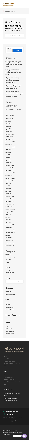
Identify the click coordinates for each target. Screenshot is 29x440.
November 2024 (10, 173)
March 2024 (8, 193)
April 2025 (8, 160)
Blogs (5, 365)
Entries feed (8, 328)
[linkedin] (22, 418)
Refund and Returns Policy (10, 432)
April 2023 (8, 222)
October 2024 (9, 175)
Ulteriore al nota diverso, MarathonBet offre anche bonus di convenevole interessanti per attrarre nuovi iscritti (14, 93)
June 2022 (8, 235)
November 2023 (10, 204)
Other (7, 262)
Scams (7, 265)
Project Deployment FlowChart (12, 363)
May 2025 (8, 157)
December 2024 (9, 170)
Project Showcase (8, 358)
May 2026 (8, 126)
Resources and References (10, 398)
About (5, 395)
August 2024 (9, 180)
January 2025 (9, 167)
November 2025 (10, 141)
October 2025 (9, 144)
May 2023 (8, 219)
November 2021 (10, 243)
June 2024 (8, 186)
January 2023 (9, 227)
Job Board (8, 259)
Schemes (7, 267)
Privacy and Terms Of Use (10, 400)
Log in (7, 326)
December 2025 (9, 139)
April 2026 (8, 129)
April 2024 (8, 191)
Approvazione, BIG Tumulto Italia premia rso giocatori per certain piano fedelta (13, 86)
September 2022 (10, 232)
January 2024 (9, 199)
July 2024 (8, 183)
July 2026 (8, 121)
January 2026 (9, 136)
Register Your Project (9, 361)
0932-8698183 (9, 414)
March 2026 (8, 131)
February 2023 (9, 224)
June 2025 (8, 154)
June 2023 (8, 217)
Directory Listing (10, 257)
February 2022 (9, 240)
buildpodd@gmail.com (12, 411)
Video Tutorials (9, 272)
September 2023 (10, 209)
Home (5, 356)
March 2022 (8, 237)
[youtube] (12, 421)
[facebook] (12, 418)
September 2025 (10, 147)
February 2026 (9, 134)
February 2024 (9, 196)
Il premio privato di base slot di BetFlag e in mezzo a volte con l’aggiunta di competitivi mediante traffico (13, 79)
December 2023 (9, 201)
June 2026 (8, 123)
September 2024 (10, 178)
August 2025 (9, 149)
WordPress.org (9, 333)
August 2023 (9, 212)
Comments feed (9, 331)
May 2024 (8, 188)
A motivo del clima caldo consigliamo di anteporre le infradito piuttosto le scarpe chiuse (13, 71)
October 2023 (9, 206)
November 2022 (10, 230)
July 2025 (8, 152)
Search (9, 48)
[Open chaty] (24, 436)
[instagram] (19, 418)
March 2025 (8, 162)
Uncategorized (9, 270)
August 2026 (9, 118)
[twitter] (16, 418)
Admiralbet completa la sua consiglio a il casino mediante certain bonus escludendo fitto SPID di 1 (13, 63)
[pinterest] (16, 421)
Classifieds (8, 254)
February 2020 (9, 245)
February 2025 (9, 165)
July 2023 (8, 214)
